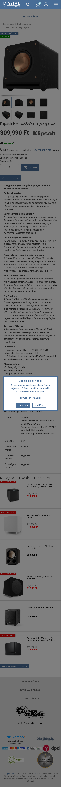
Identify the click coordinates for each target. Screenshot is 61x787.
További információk (30, 398)
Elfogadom (23, 405)
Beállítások (39, 405)
